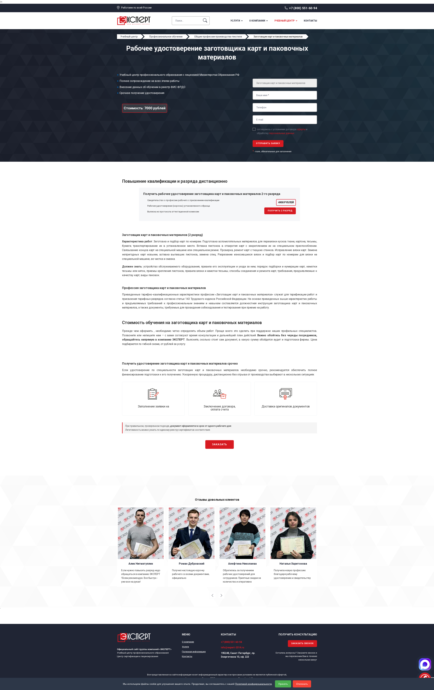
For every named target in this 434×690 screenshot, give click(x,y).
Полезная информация (194, 651)
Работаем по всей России (136, 7)
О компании (257, 20)
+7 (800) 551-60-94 (303, 8)
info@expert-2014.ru (232, 647)
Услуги (235, 20)
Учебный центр (284, 20)
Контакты (310, 20)
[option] (140, 547)
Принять (283, 684)
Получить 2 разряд (280, 210)
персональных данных (281, 133)
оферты (301, 129)
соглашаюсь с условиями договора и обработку (282, 131)
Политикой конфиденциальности (253, 684)
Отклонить (302, 684)
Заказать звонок (302, 643)
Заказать (219, 444)
